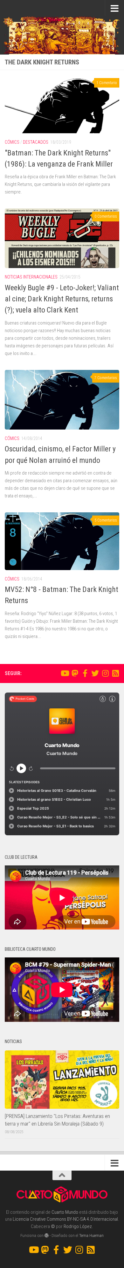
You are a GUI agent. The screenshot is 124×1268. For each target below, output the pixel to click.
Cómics (12, 142)
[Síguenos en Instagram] (105, 673)
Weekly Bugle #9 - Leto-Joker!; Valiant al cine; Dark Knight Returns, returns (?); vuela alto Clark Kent (62, 299)
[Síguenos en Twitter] (95, 673)
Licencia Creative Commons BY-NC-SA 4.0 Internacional (65, 1219)
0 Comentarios (105, 216)
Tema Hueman (91, 1235)
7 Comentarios (105, 378)
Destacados (35, 142)
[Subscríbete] (115, 673)
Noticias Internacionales (31, 276)
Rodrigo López (78, 1226)
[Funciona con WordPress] (47, 1235)
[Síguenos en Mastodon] (75, 673)
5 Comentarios (105, 520)
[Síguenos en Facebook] (85, 673)
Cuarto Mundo (65, 1212)
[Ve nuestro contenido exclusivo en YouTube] (64, 673)
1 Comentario (106, 83)
